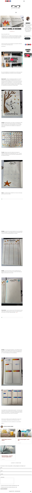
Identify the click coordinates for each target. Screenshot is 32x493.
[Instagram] (7, 1)
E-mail (1, 470)
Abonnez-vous (27, 38)
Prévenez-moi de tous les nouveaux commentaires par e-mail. (10, 485)
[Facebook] (10, 1)
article (17, 312)
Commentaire (2, 477)
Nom (1, 467)
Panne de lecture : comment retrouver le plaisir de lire (7, 456)
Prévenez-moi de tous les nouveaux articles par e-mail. (9, 487)
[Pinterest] (9, 1)
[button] (24, 1)
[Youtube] (5, 1)
